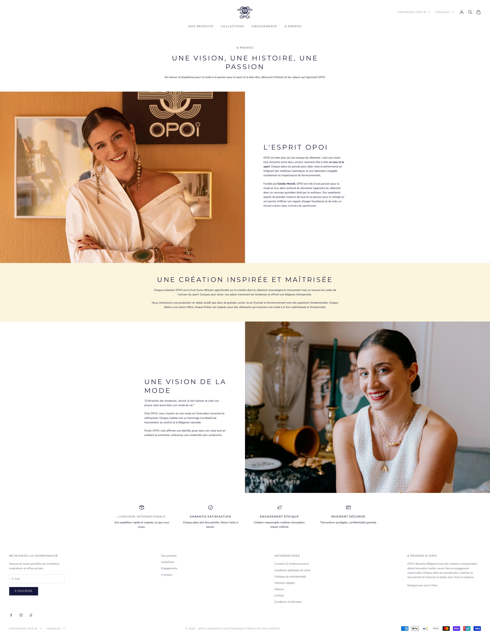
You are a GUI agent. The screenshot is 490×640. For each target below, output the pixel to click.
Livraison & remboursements (291, 564)
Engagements (264, 26)
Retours (279, 589)
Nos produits (201, 26)
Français (443, 12)
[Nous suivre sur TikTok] (31, 615)
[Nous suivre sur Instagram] (21, 615)
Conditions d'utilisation (288, 602)
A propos (293, 26)
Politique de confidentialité (290, 576)
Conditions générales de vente (292, 570)
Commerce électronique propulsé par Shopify (243, 628)
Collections (232, 26)
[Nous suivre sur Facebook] (11, 615)
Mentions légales (284, 583)
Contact (279, 595)
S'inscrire (24, 591)
